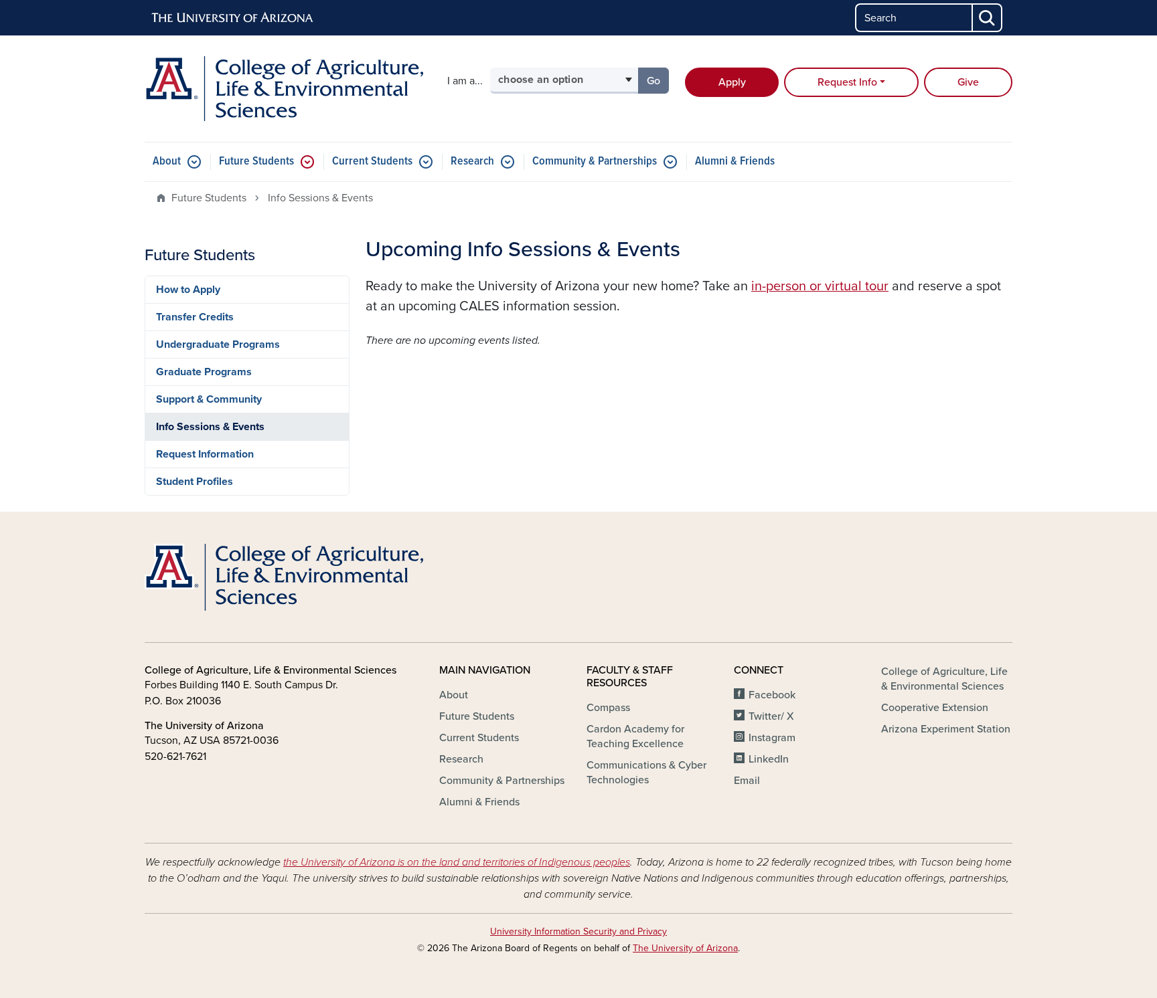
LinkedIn (769, 759)
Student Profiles (194, 481)
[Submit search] (987, 17)
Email (747, 780)
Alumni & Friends (735, 161)
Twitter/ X (771, 716)
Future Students (256, 161)
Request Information (205, 454)
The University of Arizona (685, 948)
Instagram (772, 737)
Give (968, 82)
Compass (608, 707)
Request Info (847, 82)
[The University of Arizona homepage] (233, 18)
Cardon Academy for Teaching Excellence (635, 736)
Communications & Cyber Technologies (646, 773)
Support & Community (209, 399)
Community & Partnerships (594, 161)
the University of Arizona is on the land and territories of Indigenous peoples (456, 862)
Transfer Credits (195, 317)
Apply (732, 82)
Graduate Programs (204, 372)
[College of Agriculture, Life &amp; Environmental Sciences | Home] (284, 88)
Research (472, 161)
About (167, 161)
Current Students (372, 161)
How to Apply (188, 289)
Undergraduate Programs (218, 344)
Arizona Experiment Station (945, 729)
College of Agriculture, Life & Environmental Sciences (944, 679)
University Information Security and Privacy (578, 931)
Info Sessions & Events (210, 426)
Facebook (772, 695)
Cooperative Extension (934, 707)
